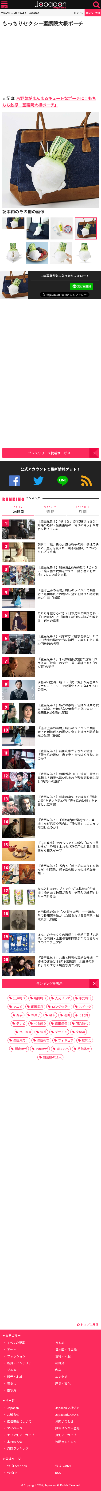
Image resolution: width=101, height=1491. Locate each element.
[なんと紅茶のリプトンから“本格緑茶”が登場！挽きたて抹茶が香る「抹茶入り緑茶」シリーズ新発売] (18, 897)
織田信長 (61, 1023)
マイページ (14, 1428)
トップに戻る (89, 1324)
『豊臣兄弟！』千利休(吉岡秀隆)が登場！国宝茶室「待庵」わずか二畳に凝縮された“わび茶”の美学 (67, 663)
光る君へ (63, 1048)
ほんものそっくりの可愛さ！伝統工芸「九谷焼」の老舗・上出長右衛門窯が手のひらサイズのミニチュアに (68, 938)
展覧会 (86, 1040)
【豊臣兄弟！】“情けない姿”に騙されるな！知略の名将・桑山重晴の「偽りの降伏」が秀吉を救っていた (68, 525)
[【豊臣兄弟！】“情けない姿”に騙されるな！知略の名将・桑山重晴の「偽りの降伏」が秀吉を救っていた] (18, 530)
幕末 (52, 1015)
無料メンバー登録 (67, 1428)
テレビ (20, 1023)
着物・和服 (62, 1356)
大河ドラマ (62, 998)
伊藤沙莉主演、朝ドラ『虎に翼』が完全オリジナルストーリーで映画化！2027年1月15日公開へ (68, 685)
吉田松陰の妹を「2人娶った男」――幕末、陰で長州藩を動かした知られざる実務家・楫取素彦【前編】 (68, 915)
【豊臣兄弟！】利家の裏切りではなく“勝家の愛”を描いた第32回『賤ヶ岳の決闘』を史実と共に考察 (67, 800)
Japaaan (50, 5)
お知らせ (13, 1414)
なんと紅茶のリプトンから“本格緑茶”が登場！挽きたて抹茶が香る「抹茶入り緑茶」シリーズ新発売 (68, 892)
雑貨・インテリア (19, 1363)
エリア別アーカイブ (20, 1435)
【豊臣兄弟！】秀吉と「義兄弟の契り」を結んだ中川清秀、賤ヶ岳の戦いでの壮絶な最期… (68, 869)
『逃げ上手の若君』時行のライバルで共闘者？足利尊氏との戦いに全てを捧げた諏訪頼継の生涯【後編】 (68, 731)
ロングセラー (61, 1006)
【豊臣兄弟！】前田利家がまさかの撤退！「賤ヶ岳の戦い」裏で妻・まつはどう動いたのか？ (68, 754)
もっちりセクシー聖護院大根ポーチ (42, 23)
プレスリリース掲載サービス (49, 452)
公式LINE (62, 480)
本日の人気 (14, 1441)
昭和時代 (42, 1048)
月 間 (82, 510)
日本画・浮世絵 (66, 1349)
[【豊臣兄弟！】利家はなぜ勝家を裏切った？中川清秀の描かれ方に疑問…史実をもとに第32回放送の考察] (18, 645)
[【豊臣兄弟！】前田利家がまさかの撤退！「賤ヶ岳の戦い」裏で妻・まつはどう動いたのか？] (18, 759)
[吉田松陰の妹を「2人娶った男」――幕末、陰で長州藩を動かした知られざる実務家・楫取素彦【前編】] (18, 920)
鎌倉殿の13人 (52, 1057)
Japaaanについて (67, 1414)
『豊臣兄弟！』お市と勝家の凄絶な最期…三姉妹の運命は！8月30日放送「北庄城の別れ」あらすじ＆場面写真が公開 (68, 961)
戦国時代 (40, 998)
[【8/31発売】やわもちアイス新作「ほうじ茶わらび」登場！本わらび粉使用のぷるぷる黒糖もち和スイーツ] (18, 851)
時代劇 (83, 1015)
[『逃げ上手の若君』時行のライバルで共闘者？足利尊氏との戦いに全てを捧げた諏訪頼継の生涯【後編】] (18, 736)
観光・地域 (14, 1376)
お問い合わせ (64, 1421)
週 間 (50, 510)
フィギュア (65, 1040)
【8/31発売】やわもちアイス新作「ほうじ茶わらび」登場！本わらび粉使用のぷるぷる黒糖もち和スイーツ (68, 846)
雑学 (19, 1015)
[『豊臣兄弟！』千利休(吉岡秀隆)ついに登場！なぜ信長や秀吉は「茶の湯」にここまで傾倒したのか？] (18, 828)
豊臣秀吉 (43, 1040)
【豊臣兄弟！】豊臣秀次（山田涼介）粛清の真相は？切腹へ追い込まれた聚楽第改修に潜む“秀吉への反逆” (68, 777)
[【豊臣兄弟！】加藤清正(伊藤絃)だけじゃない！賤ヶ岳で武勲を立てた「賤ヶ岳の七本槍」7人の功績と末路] (18, 576)
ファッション (16, 1356)
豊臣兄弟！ (20, 1040)
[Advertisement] (35, 59)
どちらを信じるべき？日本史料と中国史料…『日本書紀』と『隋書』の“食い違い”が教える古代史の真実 (68, 617)
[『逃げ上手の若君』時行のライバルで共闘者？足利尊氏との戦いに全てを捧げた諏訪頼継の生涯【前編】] (18, 599)
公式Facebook (14, 480)
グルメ (11, 1370)
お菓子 (35, 1015)
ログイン (78, 13)
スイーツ (85, 1006)
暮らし (11, 1383)
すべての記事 (16, 1342)
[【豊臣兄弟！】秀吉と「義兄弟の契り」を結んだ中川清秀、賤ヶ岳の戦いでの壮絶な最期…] (18, 874)
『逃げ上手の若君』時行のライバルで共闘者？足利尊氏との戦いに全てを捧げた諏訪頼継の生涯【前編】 (68, 594)
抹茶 (43, 1032)
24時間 (18, 510)
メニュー (4, 4)
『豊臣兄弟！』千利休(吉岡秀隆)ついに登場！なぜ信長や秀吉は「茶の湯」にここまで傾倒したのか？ (68, 823)
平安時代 (85, 998)
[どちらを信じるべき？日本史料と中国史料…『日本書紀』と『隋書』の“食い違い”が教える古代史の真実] (18, 622)
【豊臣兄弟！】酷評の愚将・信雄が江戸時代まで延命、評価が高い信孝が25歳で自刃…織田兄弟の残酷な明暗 (68, 708)
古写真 (11, 1390)
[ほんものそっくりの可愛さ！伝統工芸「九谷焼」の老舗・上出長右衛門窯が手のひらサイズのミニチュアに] (18, 943)
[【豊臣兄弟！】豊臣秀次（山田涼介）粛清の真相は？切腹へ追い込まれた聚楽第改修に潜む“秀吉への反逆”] (18, 782)
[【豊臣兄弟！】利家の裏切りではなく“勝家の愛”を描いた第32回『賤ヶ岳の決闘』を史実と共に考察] (18, 805)
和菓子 (59, 1370)
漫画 (67, 1015)
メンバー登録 (93, 13)
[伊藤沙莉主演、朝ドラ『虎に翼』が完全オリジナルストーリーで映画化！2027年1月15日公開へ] (18, 691)
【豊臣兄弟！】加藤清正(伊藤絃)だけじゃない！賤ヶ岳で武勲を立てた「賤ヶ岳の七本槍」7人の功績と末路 (67, 571)
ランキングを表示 (49, 983)
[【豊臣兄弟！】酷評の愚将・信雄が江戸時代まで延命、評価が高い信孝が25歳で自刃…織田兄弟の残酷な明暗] (18, 714)
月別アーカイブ (65, 1435)
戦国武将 (37, 1006)
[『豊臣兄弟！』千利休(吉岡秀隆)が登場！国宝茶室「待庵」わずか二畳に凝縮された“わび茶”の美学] (18, 668)
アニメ (17, 1006)
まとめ (59, 1342)
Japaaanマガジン (67, 1407)
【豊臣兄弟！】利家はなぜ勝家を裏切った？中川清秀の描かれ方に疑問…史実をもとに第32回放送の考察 (68, 640)
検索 (96, 4)
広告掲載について (19, 1421)
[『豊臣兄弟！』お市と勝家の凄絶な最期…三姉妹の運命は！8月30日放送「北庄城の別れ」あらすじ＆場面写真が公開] (18, 966)
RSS (86, 480)
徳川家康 (25, 1032)
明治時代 (82, 1023)
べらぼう (40, 1023)
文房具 (80, 1032)
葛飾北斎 (84, 1048)
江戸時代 (19, 998)
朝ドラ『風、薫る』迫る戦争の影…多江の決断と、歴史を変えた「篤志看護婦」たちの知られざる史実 (68, 548)
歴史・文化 (62, 1383)
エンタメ (61, 1376)
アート (11, 1349)
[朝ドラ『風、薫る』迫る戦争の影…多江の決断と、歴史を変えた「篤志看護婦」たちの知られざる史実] (18, 553)
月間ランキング (17, 1448)
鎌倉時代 (21, 1048)
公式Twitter (38, 480)
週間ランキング (66, 1441)
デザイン (61, 1032)
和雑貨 (59, 1363)
